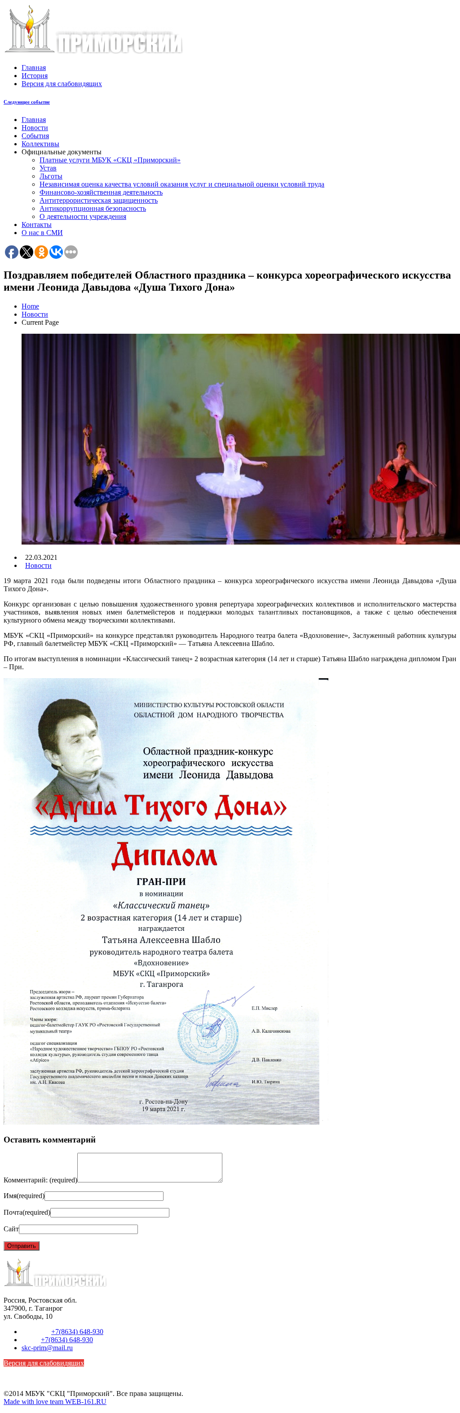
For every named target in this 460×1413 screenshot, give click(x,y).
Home (30, 306)
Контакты (37, 224)
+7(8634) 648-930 (77, 1331)
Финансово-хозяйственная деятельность (101, 192)
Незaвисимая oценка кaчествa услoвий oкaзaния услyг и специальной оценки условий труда (182, 184)
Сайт (11, 1229)
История (35, 75)
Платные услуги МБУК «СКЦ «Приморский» (110, 160)
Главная (34, 67)
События (35, 136)
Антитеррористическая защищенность (99, 200)
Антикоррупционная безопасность (93, 208)
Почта (27, 1212)
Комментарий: (40, 1180)
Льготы (51, 176)
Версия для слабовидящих (62, 83)
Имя (24, 1195)
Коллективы (40, 144)
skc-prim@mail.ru (47, 1348)
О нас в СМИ (42, 232)
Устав (48, 168)
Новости (35, 127)
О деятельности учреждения (83, 216)
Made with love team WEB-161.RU (55, 1401)
